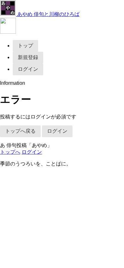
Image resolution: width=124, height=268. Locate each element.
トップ (25, 45)
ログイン (28, 69)
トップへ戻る (20, 131)
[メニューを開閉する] (8, 32)
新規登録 (28, 57)
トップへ (10, 152)
